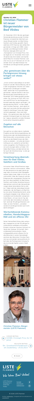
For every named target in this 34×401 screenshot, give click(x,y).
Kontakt (19, 382)
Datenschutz (20, 385)
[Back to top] (29, 396)
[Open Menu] (30, 5)
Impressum (20, 384)
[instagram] (29, 385)
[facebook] (29, 382)
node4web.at (10, 396)
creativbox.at (5, 398)
